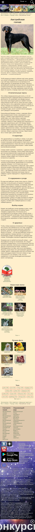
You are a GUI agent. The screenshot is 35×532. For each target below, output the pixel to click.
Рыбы (14, 424)
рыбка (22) (5, 393)
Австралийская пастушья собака (7, 417)
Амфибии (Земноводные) (17, 422)
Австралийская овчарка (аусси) (7, 413)
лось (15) (30, 393)
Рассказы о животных (16, 415)
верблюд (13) (13, 396)
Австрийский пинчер (6, 434)
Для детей (16, 417)
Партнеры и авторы (25, 445)
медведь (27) (28, 387)
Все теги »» (17, 399)
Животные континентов (16, 434)
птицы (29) (20, 387)
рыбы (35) (5, 387)
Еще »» (17, 335)
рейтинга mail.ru (18, 481)
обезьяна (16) (22, 393)
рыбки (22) (17, 390)
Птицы (15, 413)
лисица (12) (22, 396)
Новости (21, 447)
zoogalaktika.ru (19, 503)
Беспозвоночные (18, 426)
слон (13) (4, 396)
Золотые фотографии (16, 428)
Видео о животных (16, 431)
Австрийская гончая (6, 431)
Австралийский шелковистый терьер (7, 427)
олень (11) (30, 396)
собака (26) (9, 390)
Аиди (4, 437)
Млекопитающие (18, 411)
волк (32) (12, 387)
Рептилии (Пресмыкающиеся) (18, 419)
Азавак (4, 436)
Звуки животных (16, 437)
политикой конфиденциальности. (10, 519)
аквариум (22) (25, 390)
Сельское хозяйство (25, 448)
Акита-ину (5, 439)
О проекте (22, 444)
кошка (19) (13, 393)
